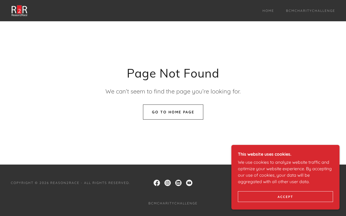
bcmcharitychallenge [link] (310, 11)
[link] (20, 10)
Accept (285, 197)
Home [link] (268, 11)
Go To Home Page (173, 112)
